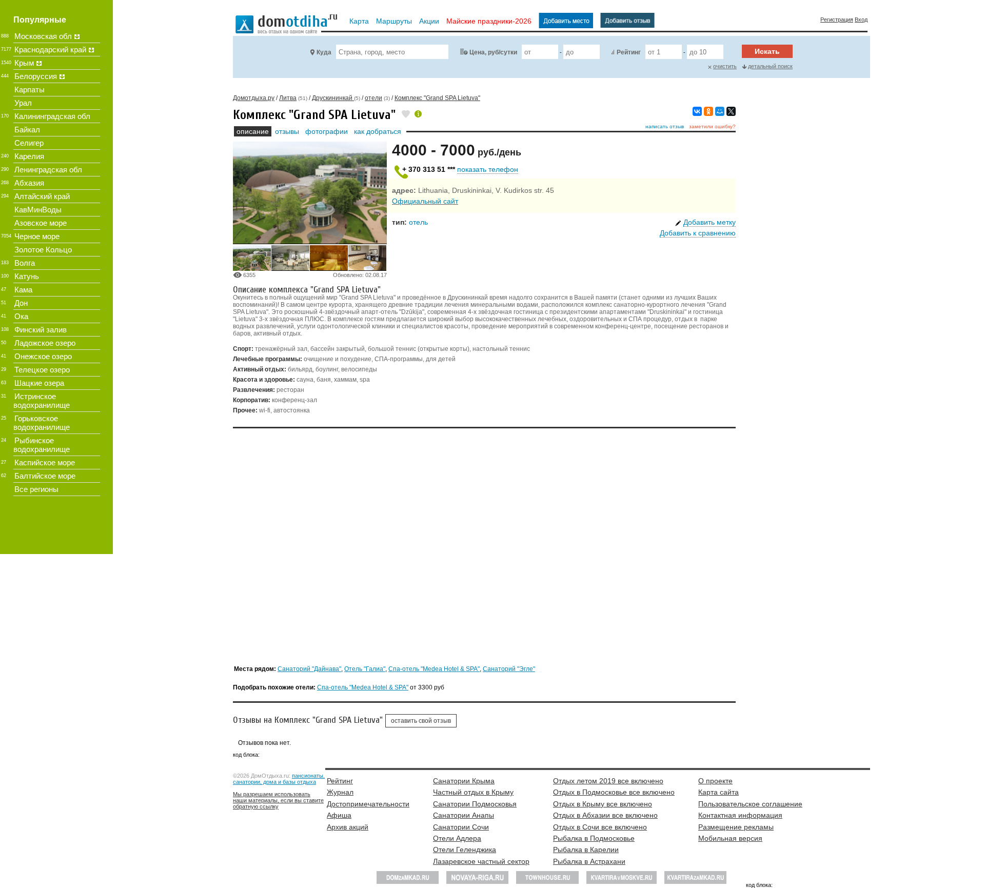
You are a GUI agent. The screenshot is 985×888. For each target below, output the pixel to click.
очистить (725, 66)
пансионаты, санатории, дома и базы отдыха (279, 779)
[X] (731, 111)
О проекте (715, 781)
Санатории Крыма (464, 781)
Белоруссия (35, 76)
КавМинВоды (38, 209)
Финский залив (40, 329)
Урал (23, 102)
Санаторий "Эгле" (509, 669)
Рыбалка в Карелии (586, 849)
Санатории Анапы (463, 815)
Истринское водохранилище (41, 400)
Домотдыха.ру (253, 98)
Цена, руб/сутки (493, 52)
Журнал (340, 792)
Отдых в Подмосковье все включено (614, 792)
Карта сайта (718, 792)
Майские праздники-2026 (488, 21)
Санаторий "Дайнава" (309, 669)
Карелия (29, 156)
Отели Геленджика (464, 849)
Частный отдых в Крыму (473, 792)
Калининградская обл (52, 116)
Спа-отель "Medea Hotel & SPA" (434, 669)
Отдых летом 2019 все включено (608, 781)
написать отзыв (664, 126)
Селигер (29, 143)
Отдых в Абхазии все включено (605, 815)
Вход (861, 19)
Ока (21, 316)
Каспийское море (44, 462)
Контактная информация (740, 815)
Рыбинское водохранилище (41, 444)
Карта (359, 21)
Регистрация (836, 19)
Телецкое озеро (42, 369)
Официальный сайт (425, 201)
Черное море (37, 236)
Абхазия (29, 183)
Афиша (339, 815)
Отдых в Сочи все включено (600, 827)
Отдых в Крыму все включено (602, 804)
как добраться (377, 131)
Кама (23, 289)
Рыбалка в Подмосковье (594, 838)
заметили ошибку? (712, 126)
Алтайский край (42, 196)
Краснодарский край (50, 49)
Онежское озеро (43, 356)
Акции (429, 21)
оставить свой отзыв (421, 720)
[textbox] (392, 52)
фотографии (326, 131)
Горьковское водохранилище (41, 422)
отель (418, 222)
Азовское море (40, 223)
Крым (24, 62)
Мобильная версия (730, 838)
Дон (21, 303)
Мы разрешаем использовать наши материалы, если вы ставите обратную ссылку (278, 800)
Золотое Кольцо (43, 249)
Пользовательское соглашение (750, 804)
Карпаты (29, 89)
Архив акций (347, 827)
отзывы (287, 131)
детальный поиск (770, 66)
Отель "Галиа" (364, 669)
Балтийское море (44, 475)
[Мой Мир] (719, 111)
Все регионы (36, 489)
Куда (324, 52)
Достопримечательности (368, 804)
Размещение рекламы (736, 827)
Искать (767, 51)
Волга (24, 263)
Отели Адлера (457, 838)
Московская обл (43, 36)
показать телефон (487, 169)
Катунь (26, 276)
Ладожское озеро (44, 343)
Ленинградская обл (48, 169)
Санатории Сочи (461, 827)
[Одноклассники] (708, 111)
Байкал (27, 129)
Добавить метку (709, 222)
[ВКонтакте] (697, 111)
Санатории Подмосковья (475, 804)
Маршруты (394, 21)
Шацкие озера (39, 383)
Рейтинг (629, 52)
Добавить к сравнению (698, 233)
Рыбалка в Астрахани (589, 861)
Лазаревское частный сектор (481, 861)
